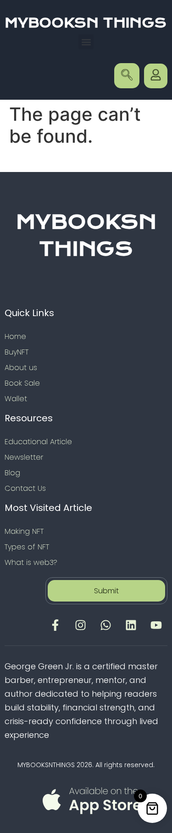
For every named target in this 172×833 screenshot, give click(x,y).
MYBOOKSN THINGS (85, 23)
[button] (86, 41)
